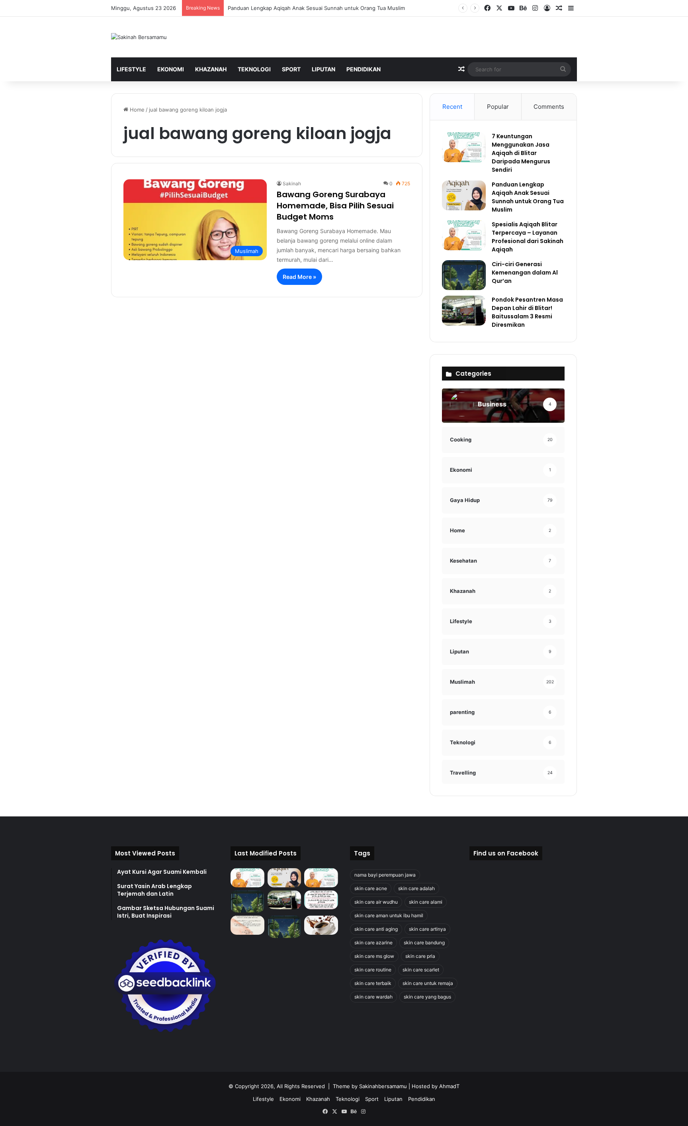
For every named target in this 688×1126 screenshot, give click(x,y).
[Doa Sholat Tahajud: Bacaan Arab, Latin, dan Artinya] (321, 900)
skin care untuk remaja (428, 983)
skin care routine (372, 970)
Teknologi (254, 69)
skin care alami (425, 902)
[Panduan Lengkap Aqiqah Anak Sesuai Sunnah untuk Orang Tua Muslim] (464, 195)
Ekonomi (170, 69)
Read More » (299, 276)
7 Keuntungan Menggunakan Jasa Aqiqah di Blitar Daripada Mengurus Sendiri (521, 153)
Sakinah (292, 183)
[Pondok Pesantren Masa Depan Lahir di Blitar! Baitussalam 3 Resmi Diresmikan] (464, 311)
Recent (452, 106)
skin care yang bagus (427, 997)
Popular (498, 106)
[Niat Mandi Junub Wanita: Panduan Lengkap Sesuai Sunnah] (284, 927)
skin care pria (420, 956)
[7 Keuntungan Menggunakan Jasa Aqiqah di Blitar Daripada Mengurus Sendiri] (464, 147)
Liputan (323, 69)
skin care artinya (427, 929)
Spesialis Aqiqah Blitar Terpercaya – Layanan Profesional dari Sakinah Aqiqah (527, 236)
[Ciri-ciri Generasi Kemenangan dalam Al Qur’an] (464, 275)
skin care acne (370, 888)
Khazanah (211, 69)
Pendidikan (363, 69)
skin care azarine (373, 943)
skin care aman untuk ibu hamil (388, 915)
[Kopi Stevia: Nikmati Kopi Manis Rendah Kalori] (321, 925)
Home (136, 109)
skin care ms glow (374, 956)
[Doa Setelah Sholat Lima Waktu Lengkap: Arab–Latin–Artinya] (247, 925)
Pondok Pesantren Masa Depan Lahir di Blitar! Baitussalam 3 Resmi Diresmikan (527, 312)
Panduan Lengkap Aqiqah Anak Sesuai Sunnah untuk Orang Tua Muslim (316, 8)
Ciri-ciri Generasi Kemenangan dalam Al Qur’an (525, 272)
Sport (291, 69)
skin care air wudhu (376, 902)
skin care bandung (424, 943)
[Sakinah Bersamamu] (139, 37)
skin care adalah (416, 888)
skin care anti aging (376, 929)
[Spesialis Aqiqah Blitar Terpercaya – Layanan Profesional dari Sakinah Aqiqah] (464, 235)
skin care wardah (373, 997)
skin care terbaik (372, 983)
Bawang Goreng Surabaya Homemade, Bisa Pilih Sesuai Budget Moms (335, 205)
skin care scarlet (421, 970)
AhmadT (449, 1086)
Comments (549, 106)
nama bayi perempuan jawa (385, 875)
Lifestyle (131, 69)
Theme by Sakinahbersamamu (370, 1086)
